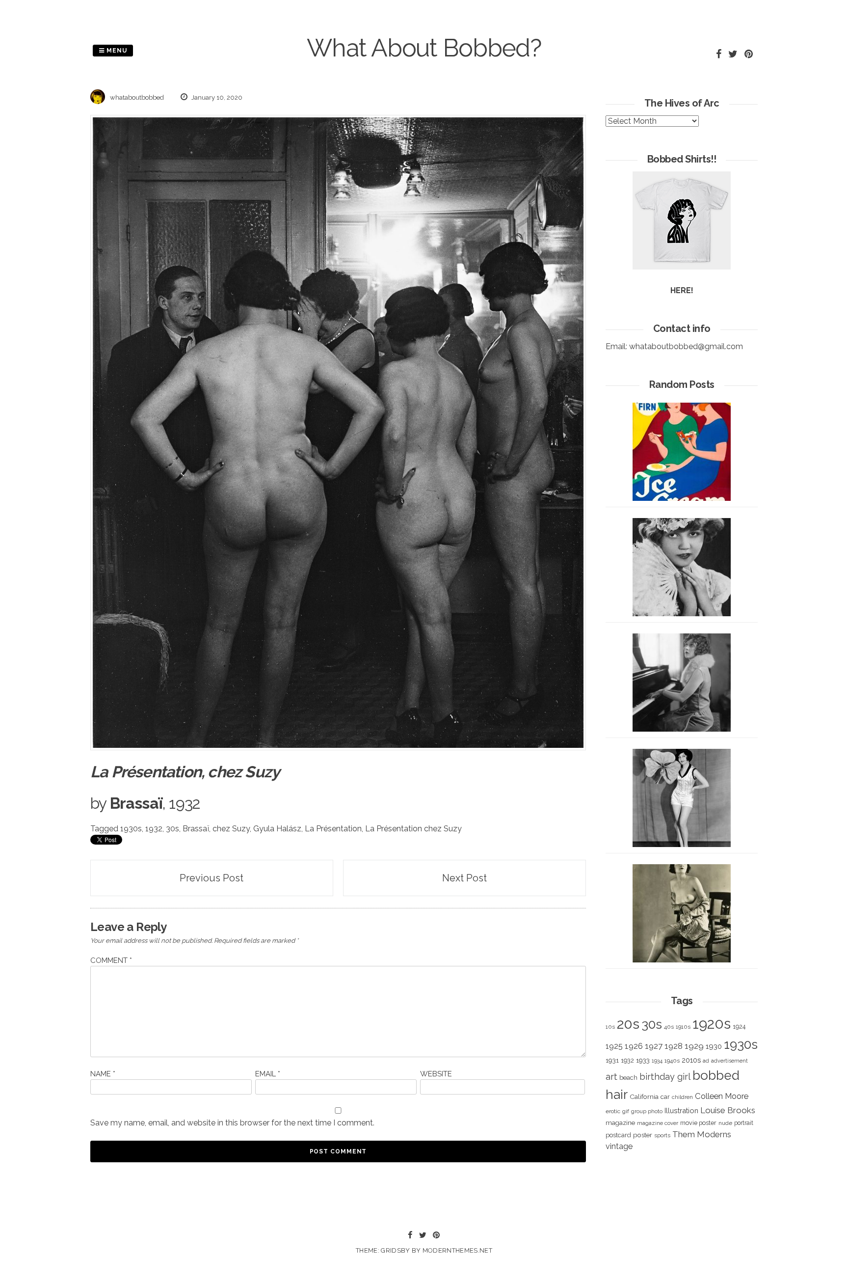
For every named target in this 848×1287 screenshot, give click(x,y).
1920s (711, 1023)
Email (267, 1073)
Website (436, 1073)
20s (628, 1023)
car (665, 1096)
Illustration (681, 1110)
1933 (643, 1060)
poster (642, 1135)
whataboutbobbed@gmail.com (686, 346)
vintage (619, 1146)
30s (172, 828)
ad (706, 1061)
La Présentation (333, 828)
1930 (714, 1046)
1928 (673, 1046)
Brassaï (196, 828)
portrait (743, 1122)
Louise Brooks (727, 1110)
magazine (620, 1122)
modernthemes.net (457, 1250)
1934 (657, 1061)
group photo (646, 1111)
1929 (694, 1046)
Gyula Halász (277, 828)
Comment (111, 960)
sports (662, 1135)
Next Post (464, 878)
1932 (153, 828)
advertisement (729, 1061)
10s (610, 1026)
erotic (613, 1111)
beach (628, 1077)
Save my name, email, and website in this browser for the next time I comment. (232, 1122)
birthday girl (664, 1076)
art (611, 1076)
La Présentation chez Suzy (413, 828)
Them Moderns (701, 1134)
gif (625, 1111)
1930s (131, 828)
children (682, 1097)
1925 (614, 1046)
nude (725, 1123)
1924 (739, 1026)
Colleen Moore (721, 1096)
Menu (116, 50)
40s (669, 1026)
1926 (634, 1046)
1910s (683, 1026)
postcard (618, 1135)
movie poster (698, 1122)
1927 (653, 1046)
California (644, 1096)
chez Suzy (231, 828)
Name (102, 1073)
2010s (691, 1060)
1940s (672, 1060)
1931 (612, 1060)
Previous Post (211, 878)
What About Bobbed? (424, 47)
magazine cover (657, 1123)
